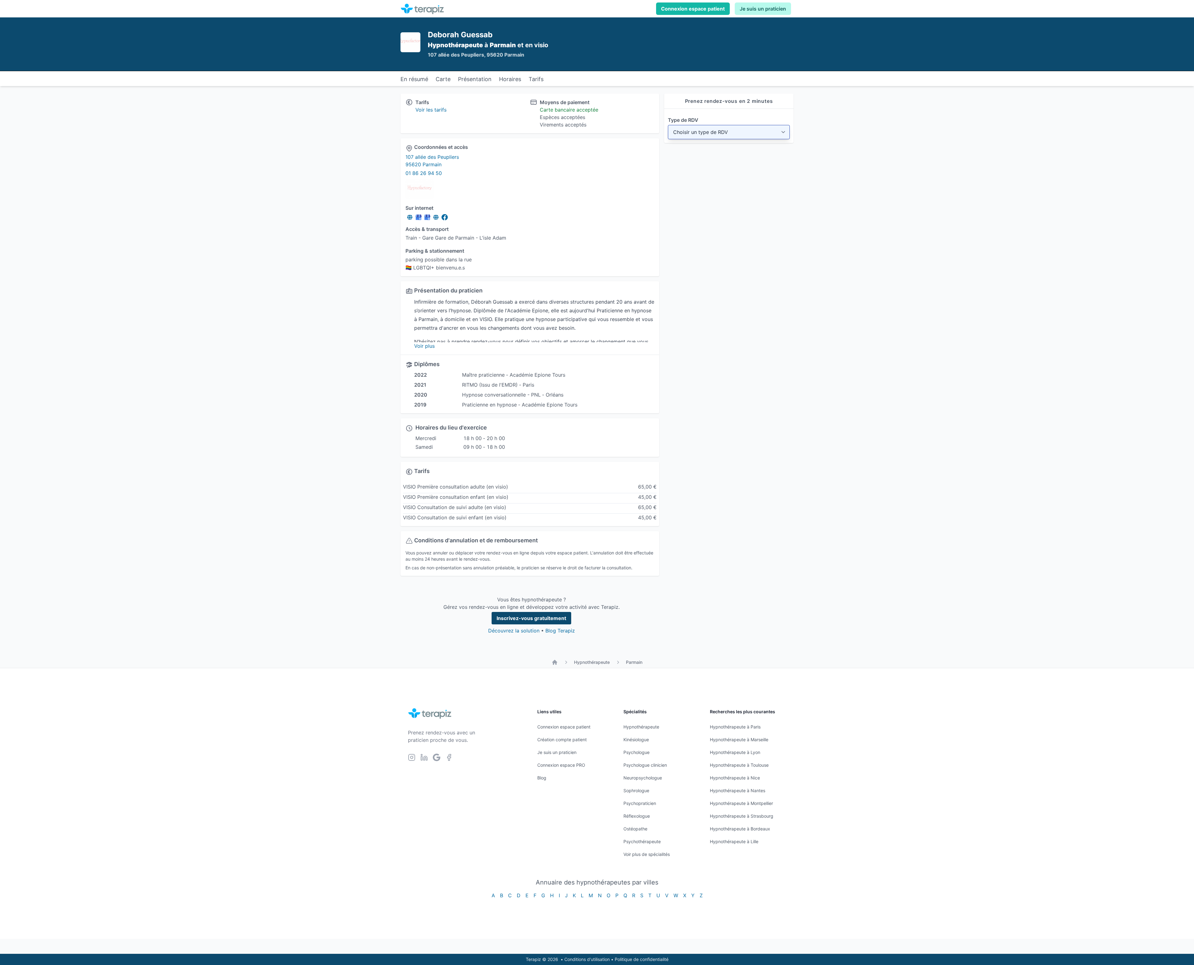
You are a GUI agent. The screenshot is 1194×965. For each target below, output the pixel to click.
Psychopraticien (639, 803)
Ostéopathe (635, 828)
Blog (541, 777)
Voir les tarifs (431, 110)
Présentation (475, 79)
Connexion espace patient (693, 9)
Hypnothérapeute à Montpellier (741, 803)
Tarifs (536, 79)
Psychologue (636, 752)
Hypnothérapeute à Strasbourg (741, 816)
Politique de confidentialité (642, 959)
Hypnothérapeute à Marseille (739, 739)
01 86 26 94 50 (423, 173)
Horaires (510, 79)
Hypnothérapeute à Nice (735, 777)
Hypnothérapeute (592, 662)
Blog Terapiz (560, 630)
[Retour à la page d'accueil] (555, 662)
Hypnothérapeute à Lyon (735, 752)
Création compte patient (562, 739)
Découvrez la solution (513, 630)
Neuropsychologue (642, 777)
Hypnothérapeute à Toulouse (739, 765)
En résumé (414, 79)
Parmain (634, 662)
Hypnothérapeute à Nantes (737, 790)
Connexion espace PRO (561, 765)
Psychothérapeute (642, 841)
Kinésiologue (636, 739)
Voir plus (424, 346)
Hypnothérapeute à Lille (734, 841)
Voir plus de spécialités (646, 854)
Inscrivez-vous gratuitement (531, 618)
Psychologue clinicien (645, 765)
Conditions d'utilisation (587, 959)
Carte (443, 79)
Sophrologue (636, 790)
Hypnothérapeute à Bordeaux (740, 828)
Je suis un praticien (763, 9)
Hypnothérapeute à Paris (735, 726)
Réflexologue (636, 816)
